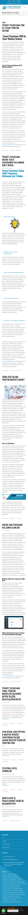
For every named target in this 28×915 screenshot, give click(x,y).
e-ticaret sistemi (5, 883)
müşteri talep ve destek (6, 888)
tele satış (19, 897)
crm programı (13, 639)
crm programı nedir (12, 879)
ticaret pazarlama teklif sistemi (8, 901)
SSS (3, 837)
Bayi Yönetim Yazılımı (6, 877)
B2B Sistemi (10, 874)
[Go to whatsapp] (3, 911)
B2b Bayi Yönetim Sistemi (7, 806)
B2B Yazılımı (15, 874)
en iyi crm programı (13, 883)
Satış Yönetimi (5, 894)
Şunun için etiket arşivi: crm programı (10, 12)
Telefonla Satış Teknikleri (9, 770)
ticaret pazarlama (12, 899)
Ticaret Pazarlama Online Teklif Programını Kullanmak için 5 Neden (13, 161)
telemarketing (16, 896)
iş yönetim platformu (11, 885)
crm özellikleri (10, 881)
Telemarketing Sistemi (10, 774)
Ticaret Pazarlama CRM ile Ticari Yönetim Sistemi (13, 28)
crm (20, 877)
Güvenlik (4, 841)
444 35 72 (19, 3)
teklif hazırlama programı (20, 894)
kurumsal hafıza (5, 886)
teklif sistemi (4, 896)
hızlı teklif (19, 883)
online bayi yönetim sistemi (17, 888)
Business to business (15, 877)
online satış (21, 890)
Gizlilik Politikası (5, 847)
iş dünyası (23, 883)
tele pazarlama (14, 897)
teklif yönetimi (10, 896)
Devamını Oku (5, 719)
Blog (12, 13)
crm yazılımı (4, 881)
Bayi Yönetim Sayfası (6, 875)
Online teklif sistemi (21, 892)
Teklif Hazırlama (11, 894)
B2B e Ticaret (4, 874)
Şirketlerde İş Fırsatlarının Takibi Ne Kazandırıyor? (13, 800)
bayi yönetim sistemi (15, 875)
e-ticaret (22, 881)
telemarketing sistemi (6, 897)
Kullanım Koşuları (6, 844)
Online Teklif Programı (7, 168)
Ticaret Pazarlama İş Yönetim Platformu (14, 33)
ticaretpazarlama (5, 899)
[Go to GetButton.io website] (3, 913)
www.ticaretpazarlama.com (9, 676)
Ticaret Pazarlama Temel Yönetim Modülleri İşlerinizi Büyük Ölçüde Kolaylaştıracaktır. (11, 694)
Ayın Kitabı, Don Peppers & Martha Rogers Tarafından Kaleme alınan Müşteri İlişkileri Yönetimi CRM (14, 737)
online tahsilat (5, 892)
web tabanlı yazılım (18, 901)
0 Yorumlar (12, 723)
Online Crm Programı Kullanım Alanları (12, 526)
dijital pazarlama (17, 881)
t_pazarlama (18, 150)
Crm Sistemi (4, 382)
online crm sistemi (14, 890)
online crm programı (6, 890)
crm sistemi (19, 879)
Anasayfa (9, 13)
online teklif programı (12, 892)
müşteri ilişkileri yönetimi (14, 886)
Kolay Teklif (18, 885)
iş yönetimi (4, 885)
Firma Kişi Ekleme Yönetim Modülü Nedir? (13, 378)
